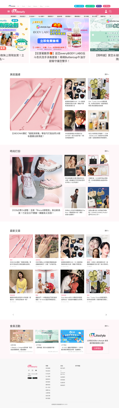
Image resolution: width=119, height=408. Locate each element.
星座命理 (59, 16)
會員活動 (48, 395)
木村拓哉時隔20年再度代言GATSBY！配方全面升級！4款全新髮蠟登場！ (74, 136)
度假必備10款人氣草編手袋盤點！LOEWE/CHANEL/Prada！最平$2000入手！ (98, 212)
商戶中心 (99, 6)
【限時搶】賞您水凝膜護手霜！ (45, 347)
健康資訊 (50, 16)
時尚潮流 (22, 16)
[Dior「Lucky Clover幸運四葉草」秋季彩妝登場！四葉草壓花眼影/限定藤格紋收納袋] (98, 281)
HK (18, 6)
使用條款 (62, 379)
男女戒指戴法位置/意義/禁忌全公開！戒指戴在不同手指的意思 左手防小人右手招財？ (75, 180)
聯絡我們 (62, 385)
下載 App (107, 6)
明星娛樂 (12, 295)
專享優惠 (48, 398)
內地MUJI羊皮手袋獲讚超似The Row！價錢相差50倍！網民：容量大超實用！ (75, 212)
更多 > (107, 74)
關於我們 (62, 368)
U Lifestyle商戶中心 (62, 372)
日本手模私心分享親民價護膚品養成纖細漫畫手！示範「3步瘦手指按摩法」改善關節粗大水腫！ (46, 264)
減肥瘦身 (38, 260)
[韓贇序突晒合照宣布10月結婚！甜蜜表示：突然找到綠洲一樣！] (21, 281)
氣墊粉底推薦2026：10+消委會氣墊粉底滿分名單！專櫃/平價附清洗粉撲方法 (75, 104)
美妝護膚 (13, 16)
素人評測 (48, 387)
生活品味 (31, 16)
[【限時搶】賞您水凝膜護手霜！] (47, 336)
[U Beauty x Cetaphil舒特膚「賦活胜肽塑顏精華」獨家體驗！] (21, 336)
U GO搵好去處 (80, 6)
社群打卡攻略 (91, 6)
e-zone (47, 6)
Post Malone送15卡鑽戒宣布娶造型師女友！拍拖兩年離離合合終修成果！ (71, 300)
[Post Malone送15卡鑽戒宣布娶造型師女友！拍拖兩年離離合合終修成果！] (72, 281)
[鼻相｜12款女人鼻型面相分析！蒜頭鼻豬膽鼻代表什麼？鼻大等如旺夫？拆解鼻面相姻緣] (98, 246)
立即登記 (97, 348)
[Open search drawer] (110, 11)
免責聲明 (62, 377)
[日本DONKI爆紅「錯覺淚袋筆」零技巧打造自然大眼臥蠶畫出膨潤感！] (21, 246)
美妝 (11, 260)
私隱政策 (62, 382)
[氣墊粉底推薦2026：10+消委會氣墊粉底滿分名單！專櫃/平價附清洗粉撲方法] (72, 246)
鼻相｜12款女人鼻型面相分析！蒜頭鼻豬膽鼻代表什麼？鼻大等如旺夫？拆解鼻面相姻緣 (97, 264)
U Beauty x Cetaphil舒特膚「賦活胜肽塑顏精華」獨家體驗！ (21, 348)
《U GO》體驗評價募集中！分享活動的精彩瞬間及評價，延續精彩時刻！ (72, 349)
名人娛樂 (41, 16)
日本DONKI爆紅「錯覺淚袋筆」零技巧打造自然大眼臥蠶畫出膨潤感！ (20, 264)
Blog (41, 6)
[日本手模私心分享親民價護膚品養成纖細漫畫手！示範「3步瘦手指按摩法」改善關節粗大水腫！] (47, 246)
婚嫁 (37, 295)
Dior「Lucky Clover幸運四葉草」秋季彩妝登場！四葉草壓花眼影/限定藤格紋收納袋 (98, 104)
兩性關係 (67, 16)
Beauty (35, 6)
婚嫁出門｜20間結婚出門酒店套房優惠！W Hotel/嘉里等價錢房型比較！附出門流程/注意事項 (46, 300)
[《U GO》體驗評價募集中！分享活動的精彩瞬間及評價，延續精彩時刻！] (72, 336)
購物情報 (77, 16)
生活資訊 (89, 260)
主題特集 (48, 393)
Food (29, 6)
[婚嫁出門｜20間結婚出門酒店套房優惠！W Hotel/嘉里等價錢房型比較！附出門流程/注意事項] (47, 281)
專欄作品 (48, 390)
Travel (23, 6)
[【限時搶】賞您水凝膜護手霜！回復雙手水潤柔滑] (59, 34)
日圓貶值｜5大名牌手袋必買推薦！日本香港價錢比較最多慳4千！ (98, 180)
